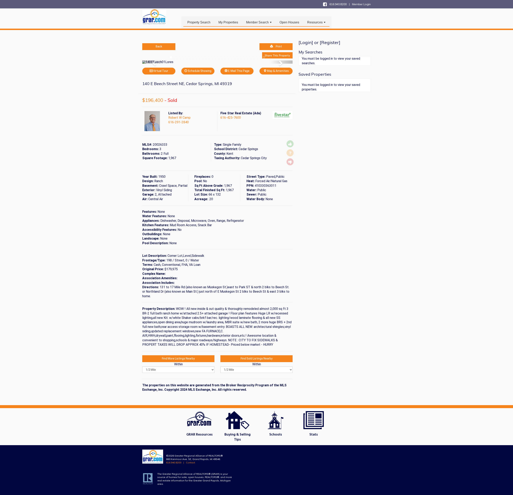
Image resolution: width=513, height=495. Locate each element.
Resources (316, 23)
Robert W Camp (179, 117)
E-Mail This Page (238, 70)
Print (279, 46)
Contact (190, 462)
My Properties (228, 22)
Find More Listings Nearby (178, 358)
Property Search (198, 22)
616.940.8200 (173, 462)
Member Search (259, 23)
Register (330, 42)
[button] (153, 62)
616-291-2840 (178, 122)
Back (159, 46)
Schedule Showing (199, 70)
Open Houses (289, 22)
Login (306, 42)
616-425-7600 (230, 117)
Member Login (361, 4)
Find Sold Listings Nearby (257, 358)
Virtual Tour (160, 70)
